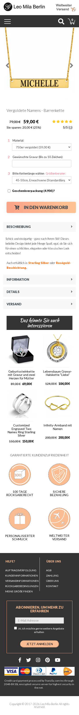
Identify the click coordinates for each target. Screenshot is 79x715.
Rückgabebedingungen (21, 586)
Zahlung (52, 575)
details (13, 292)
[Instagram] (38, 660)
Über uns (53, 561)
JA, (41, 630)
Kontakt (52, 586)
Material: (18, 140)
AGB (49, 570)
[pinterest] (47, 660)
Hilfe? (10, 561)
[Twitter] (28, 660)
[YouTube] (57, 660)
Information (18, 279)
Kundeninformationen (21, 575)
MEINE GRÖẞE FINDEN (19, 591)
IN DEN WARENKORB (46, 207)
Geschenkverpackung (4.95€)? (33, 191)
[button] (7, 63)
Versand (14, 304)
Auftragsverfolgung (20, 570)
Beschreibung (19, 227)
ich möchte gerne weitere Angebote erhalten (43, 630)
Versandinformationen (22, 580)
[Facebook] (20, 660)
